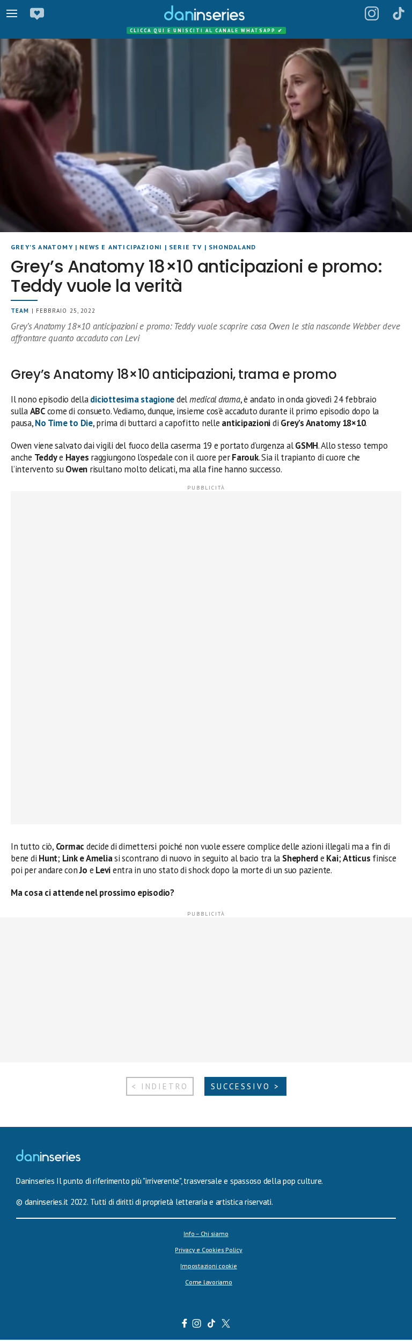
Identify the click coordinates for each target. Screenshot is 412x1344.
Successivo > (245, 1086)
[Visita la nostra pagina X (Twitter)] (226, 1325)
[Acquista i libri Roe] (37, 13)
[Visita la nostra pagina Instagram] (197, 1325)
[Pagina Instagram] (371, 13)
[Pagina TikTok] (398, 13)
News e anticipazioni (120, 247)
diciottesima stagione (132, 399)
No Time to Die (64, 423)
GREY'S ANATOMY (42, 247)
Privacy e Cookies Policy (208, 1250)
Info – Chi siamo (205, 1234)
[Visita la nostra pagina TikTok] (211, 1325)
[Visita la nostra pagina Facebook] (184, 1325)
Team (20, 310)
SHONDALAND (232, 247)
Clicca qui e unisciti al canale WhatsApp (206, 30)
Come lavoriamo (208, 1282)
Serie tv (185, 247)
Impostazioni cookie (208, 1266)
